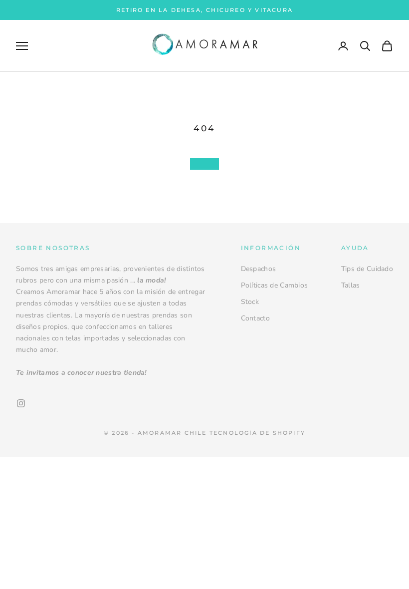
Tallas (350, 285)
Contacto (255, 318)
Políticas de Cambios (274, 285)
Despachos (258, 269)
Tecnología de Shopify (257, 432)
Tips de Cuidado (367, 269)
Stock (250, 301)
